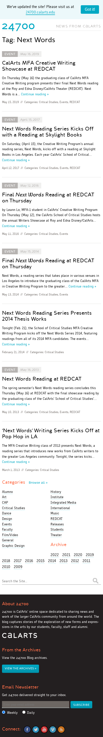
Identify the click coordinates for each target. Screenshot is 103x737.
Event (9, 54)
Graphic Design (13, 546)
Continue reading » (35, 94)
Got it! (90, 9)
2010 (6, 566)
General (8, 540)
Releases (57, 524)
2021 (66, 554)
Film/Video (10, 535)
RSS (61, 729)
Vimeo (52, 729)
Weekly (12, 713)
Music (54, 513)
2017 (18, 560)
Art (4, 497)
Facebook (27, 729)
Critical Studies (48, 102)
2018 (6, 560)
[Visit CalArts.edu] (19, 637)
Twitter (36, 729)
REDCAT (75, 102)
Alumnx (7, 492)
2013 (64, 560)
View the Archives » (20, 668)
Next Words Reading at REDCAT (42, 379)
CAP (5, 502)
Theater (56, 535)
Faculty (7, 529)
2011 (86, 560)
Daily (31, 713)
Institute (57, 497)
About (15, 603)
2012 (75, 560)
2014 (52, 560)
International (60, 508)
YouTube (44, 729)
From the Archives (21, 649)
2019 (90, 554)
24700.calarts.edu (40, 12)
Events (64, 102)
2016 (29, 560)
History (55, 492)
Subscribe (81, 705)
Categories (25, 482)
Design (7, 519)
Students (57, 529)
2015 (40, 560)
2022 (54, 554)
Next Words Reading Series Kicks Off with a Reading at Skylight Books (48, 132)
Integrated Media (63, 502)
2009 (18, 566)
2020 (78, 554)
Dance (6, 513)
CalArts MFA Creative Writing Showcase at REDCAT (39, 66)
